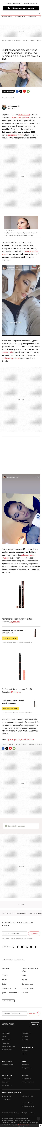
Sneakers (5, 968)
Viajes (24, 975)
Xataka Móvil (6, 1040)
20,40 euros (15, 621)
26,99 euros (15, 692)
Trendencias (6, 1078)
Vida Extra (25, 1040)
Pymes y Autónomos (28, 1082)
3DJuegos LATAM (27, 1096)
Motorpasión (25, 1064)
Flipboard (24, 91)
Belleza (11, 744)
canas (32, 40)
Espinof (24, 1054)
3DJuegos (25, 1036)
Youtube (22, 946)
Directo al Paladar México (10, 1113)
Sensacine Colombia (28, 1106)
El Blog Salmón (26, 1078)
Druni (23, 739)
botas (4, 984)
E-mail (28, 91)
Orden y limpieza (28, 988)
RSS (31, 946)
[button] (14, 106)
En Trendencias (8, 230)
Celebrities (20, 16)
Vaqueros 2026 (22, 913)
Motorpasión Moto (27, 1068)
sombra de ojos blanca (11, 358)
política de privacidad (26, 938)
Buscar (32, 1013)
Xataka (4, 1036)
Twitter (20, 91)
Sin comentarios (9, 91)
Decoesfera (5, 1082)
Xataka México (6, 1096)
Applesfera (5, 1043)
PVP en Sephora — (10, 708)
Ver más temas (8, 1001)
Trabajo (5, 975)
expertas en (20, 117)
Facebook (17, 91)
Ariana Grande (24, 114)
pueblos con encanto (10, 993)
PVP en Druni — (9, 638)
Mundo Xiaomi (7, 1049)
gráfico (8, 352)
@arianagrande (14, 739)
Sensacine (25, 1050)
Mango (17, 40)
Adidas (39, 40)
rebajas (25, 40)
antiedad (25, 993)
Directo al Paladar (7, 1064)
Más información (23, 1125)
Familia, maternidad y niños (30, 969)
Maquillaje (7, 16)
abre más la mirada (16, 135)
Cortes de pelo (27, 984)
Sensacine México (27, 1103)
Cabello (32, 16)
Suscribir (34, 933)
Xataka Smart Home (8, 1046)
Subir (34, 1024)
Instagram (26, 946)
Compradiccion (7, 1085)
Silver (4, 980)
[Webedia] (8, 1025)
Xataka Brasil (6, 1099)
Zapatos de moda (9, 988)
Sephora (30, 739)
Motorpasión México (28, 1113)
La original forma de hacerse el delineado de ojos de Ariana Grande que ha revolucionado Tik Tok (20, 234)
